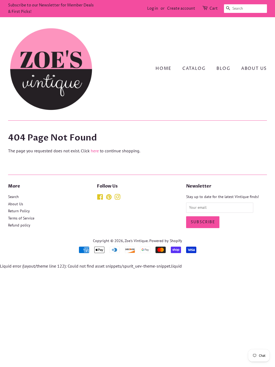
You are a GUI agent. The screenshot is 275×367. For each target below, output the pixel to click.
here (95, 150)
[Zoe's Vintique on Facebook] (100, 198)
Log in (152, 8)
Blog (223, 68)
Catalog (193, 68)
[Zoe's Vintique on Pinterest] (109, 198)
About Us (254, 68)
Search (13, 196)
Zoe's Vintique (136, 240)
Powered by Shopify (165, 240)
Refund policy (19, 225)
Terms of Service (21, 218)
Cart (213, 8)
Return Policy (19, 210)
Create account (181, 8)
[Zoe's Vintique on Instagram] (117, 198)
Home (163, 68)
